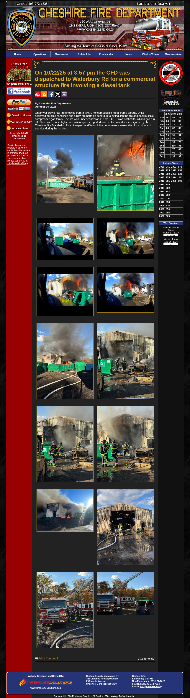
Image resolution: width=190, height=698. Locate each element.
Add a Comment (48, 658)
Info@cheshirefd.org (17, 163)
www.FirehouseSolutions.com (46, 688)
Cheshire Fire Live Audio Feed (171, 102)
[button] (39, 54)
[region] (95, 54)
